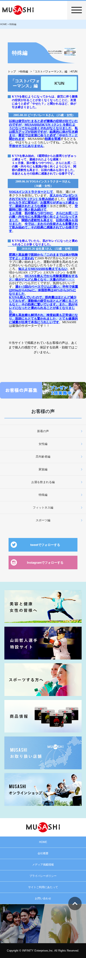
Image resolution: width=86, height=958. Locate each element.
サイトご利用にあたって (43, 887)
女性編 (43, 443)
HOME (43, 842)
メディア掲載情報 (43, 864)
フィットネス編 (43, 507)
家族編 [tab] (43, 469)
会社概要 (43, 853)
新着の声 (43, 431)
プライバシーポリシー (43, 875)
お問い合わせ (43, 898)
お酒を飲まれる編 (43, 482)
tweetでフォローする (45, 545)
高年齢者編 (43, 456)
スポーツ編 (43, 520)
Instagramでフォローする (45, 562)
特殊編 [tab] (43, 494)
